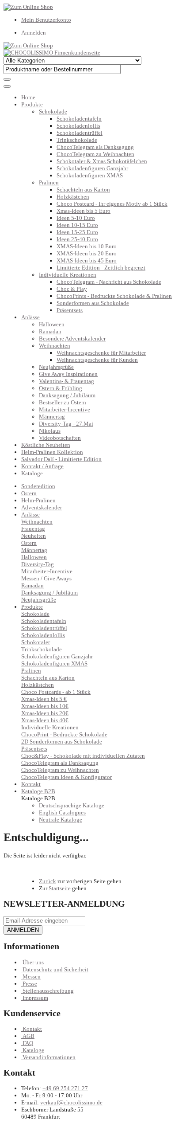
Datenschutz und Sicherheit (55, 969)
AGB (28, 1036)
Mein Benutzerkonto (46, 19)
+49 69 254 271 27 (65, 1088)
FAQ (28, 1043)
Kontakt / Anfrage (42, 466)
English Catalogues (62, 812)
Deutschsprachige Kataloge (71, 805)
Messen (32, 976)
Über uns (33, 962)
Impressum (35, 997)
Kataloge (32, 473)
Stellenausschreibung (48, 990)
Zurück (47, 881)
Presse (30, 983)
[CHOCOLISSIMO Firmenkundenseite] (52, 52)
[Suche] (7, 79)
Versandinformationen (49, 1057)
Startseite (60, 888)
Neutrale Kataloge (60, 819)
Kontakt (32, 1028)
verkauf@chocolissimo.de (71, 1102)
